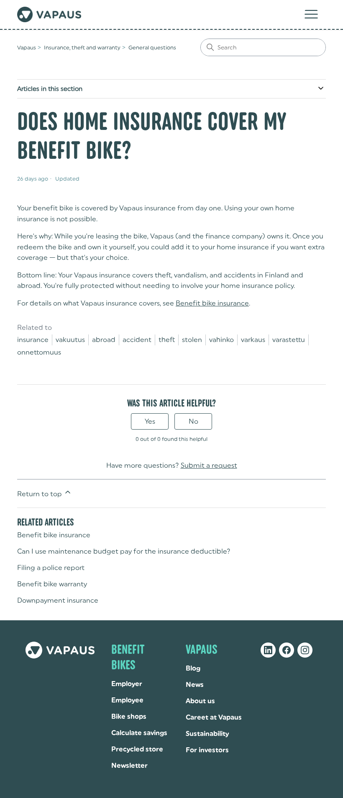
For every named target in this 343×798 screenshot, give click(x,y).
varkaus (253, 340)
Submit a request (209, 465)
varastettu (288, 340)
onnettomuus (39, 352)
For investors (207, 750)
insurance (33, 340)
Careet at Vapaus (214, 717)
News (195, 685)
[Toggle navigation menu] (311, 15)
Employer (126, 684)
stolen (192, 340)
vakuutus (70, 340)
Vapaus (26, 47)
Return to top (40, 494)
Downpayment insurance (57, 600)
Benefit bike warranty (52, 584)
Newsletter (129, 766)
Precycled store (137, 749)
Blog (193, 668)
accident (137, 340)
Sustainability (207, 734)
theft (167, 340)
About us (200, 701)
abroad (103, 340)
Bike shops (128, 716)
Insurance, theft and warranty (82, 47)
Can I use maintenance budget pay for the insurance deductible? (123, 551)
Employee (127, 700)
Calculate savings (139, 733)
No (193, 421)
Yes (150, 421)
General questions (152, 47)
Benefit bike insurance (212, 303)
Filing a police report (50, 568)
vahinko (221, 340)
